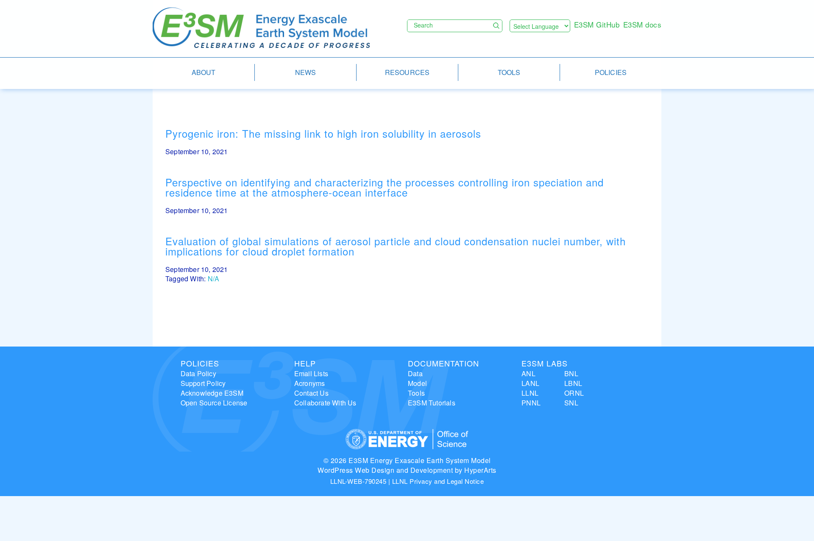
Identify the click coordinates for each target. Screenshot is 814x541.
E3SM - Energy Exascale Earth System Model (261, 28)
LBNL (573, 383)
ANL (528, 373)
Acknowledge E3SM (212, 393)
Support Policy (203, 383)
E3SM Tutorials (431, 403)
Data (415, 373)
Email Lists (311, 373)
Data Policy (198, 373)
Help (305, 363)
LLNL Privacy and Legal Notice (438, 481)
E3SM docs (642, 24)
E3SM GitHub (597, 24)
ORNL (574, 393)
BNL (571, 373)
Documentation (443, 363)
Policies (200, 363)
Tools (416, 393)
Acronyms (309, 383)
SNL (571, 403)
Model (417, 383)
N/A (214, 278)
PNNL (531, 403)
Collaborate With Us (325, 403)
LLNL (529, 393)
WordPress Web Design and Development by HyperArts (407, 470)
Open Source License (214, 403)
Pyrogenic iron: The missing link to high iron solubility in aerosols (323, 133)
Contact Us (311, 393)
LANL (530, 383)
